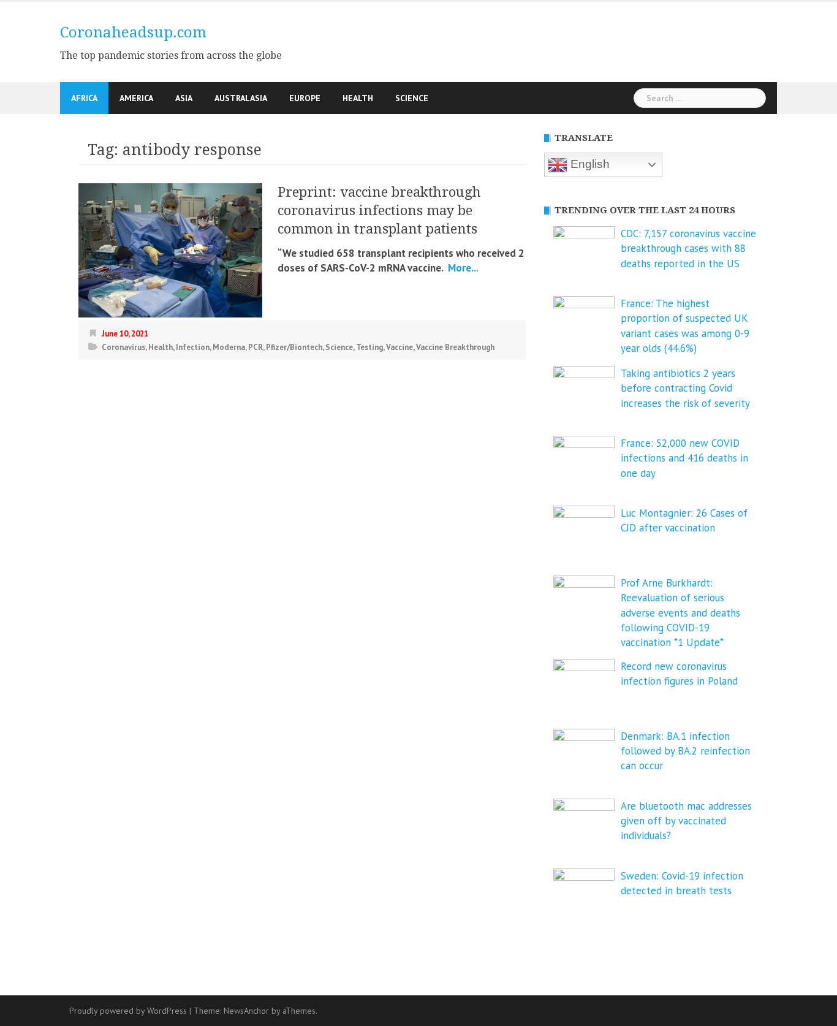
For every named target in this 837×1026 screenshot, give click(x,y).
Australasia (240, 98)
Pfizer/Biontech (294, 347)
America (136, 98)
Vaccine (399, 347)
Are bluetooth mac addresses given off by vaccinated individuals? (686, 821)
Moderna (229, 347)
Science (411, 98)
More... (462, 268)
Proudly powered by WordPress (128, 1010)
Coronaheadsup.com (133, 32)
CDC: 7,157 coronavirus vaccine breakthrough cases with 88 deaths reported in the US (688, 248)
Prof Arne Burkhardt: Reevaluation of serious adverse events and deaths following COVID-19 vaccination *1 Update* (680, 612)
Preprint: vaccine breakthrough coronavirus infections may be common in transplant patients (379, 210)
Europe (304, 98)
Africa (84, 98)
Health (358, 98)
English (588, 164)
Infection (193, 347)
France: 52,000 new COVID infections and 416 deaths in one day (684, 458)
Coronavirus (123, 347)
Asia (183, 98)
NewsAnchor (246, 1010)
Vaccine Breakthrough (455, 347)
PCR (255, 347)
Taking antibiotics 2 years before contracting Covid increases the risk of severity (685, 388)
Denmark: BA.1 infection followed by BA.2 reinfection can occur (685, 751)
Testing (369, 347)
